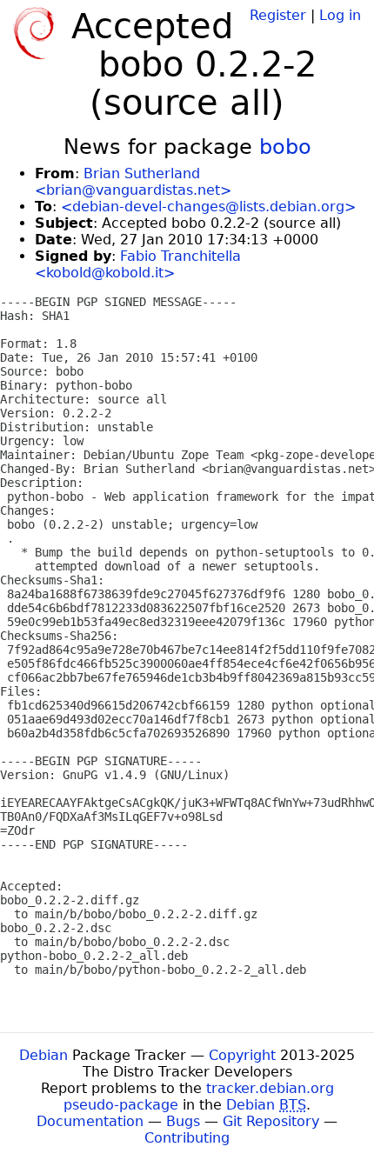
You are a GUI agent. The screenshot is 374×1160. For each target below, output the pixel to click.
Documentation (90, 1121)
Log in (340, 15)
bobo (285, 147)
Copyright (242, 1055)
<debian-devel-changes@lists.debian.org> (208, 206)
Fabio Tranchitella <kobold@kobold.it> (138, 264)
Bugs (183, 1121)
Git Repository (271, 1121)
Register (278, 15)
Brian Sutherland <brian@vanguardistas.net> (133, 181)
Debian (43, 1055)
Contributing (187, 1138)
